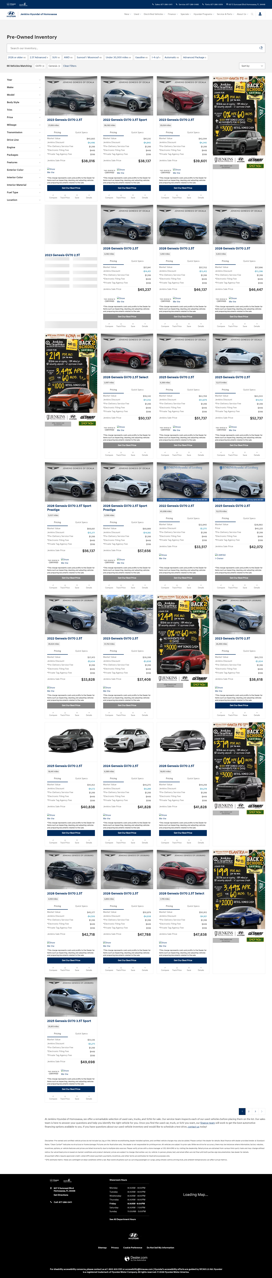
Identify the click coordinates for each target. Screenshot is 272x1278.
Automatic (172, 57)
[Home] (12, 14)
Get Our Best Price (71, 188)
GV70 (39, 66)
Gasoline (141, 57)
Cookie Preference (132, 1247)
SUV (56, 57)
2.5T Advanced (39, 57)
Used (136, 14)
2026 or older (17, 57)
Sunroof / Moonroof (89, 57)
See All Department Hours (123, 1219)
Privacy (115, 1247)
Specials (185, 14)
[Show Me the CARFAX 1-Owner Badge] (122, 171)
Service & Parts (224, 14)
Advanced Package (194, 57)
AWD (68, 57)
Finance (172, 14)
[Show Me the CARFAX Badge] (52, 171)
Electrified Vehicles (153, 14)
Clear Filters (69, 66)
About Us (241, 14)
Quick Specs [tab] (81, 132)
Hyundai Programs (203, 14)
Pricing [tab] (57, 132)
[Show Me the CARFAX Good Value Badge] (164, 557)
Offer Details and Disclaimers (225, 167)
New (126, 14)
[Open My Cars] (259, 14)
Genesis (53, 66)
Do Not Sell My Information (160, 1247)
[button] (71, 125)
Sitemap (102, 1247)
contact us (193, 1126)
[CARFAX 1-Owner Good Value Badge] (220, 557)
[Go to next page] (262, 1111)
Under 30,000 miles (118, 57)
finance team (207, 1123)
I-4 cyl (156, 57)
